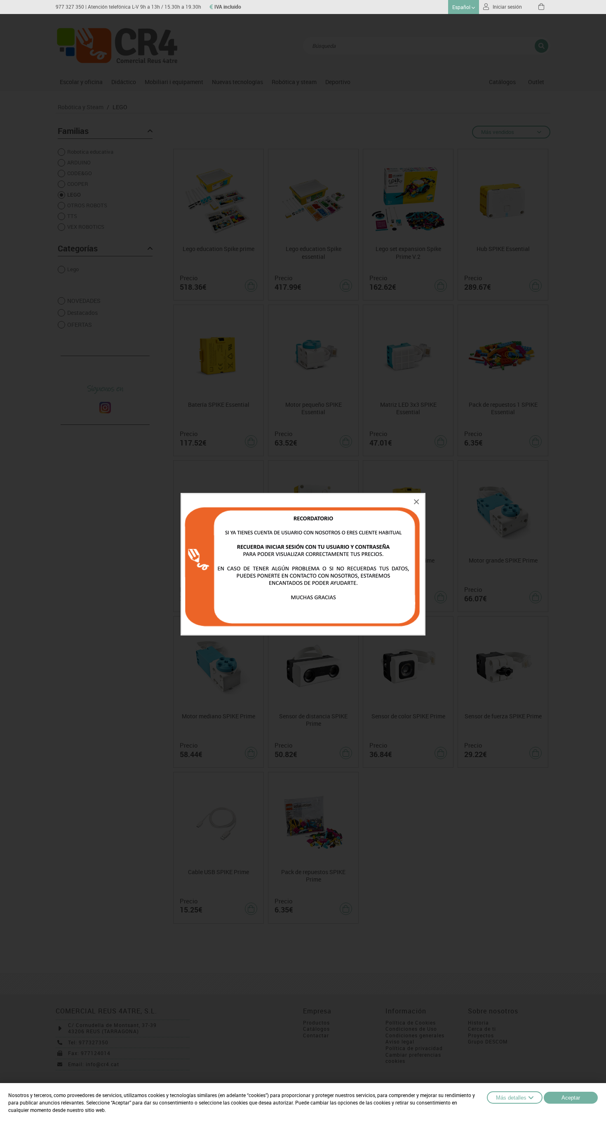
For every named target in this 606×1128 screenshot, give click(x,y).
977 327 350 (70, 7)
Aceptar (570, 1098)
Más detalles (511, 1098)
